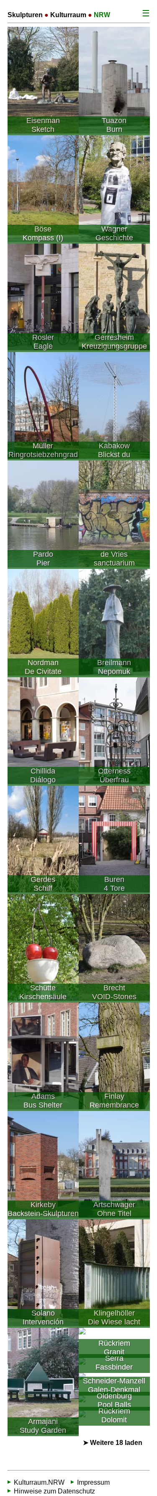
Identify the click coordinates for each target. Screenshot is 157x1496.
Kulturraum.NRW (39, 1482)
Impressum (93, 1482)
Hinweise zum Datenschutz (54, 1491)
